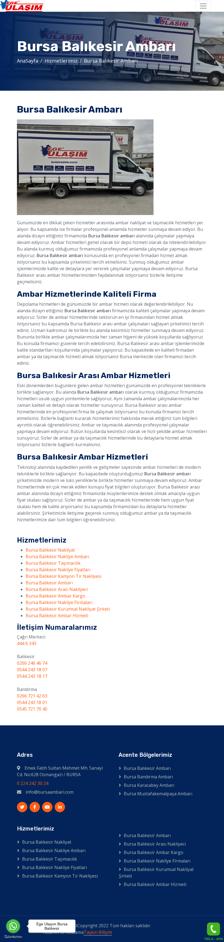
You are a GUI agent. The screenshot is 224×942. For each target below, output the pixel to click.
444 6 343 (26, 643)
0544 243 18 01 (32, 702)
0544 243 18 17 (32, 676)
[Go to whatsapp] (13, 926)
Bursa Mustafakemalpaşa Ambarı (158, 794)
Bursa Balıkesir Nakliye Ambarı (57, 557)
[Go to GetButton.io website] (13, 936)
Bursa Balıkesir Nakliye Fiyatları (58, 570)
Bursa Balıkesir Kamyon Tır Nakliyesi (63, 576)
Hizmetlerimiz (61, 60)
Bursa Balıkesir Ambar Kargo (55, 596)
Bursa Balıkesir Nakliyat (50, 550)
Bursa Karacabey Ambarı (149, 785)
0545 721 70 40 (32, 709)
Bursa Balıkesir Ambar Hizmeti (57, 616)
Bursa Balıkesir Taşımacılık (53, 563)
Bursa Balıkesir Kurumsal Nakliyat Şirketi (68, 609)
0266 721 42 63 (32, 696)
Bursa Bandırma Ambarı (148, 777)
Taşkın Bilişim (98, 932)
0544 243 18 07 (32, 670)
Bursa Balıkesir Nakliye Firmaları (59, 602)
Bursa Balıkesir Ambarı (49, 583)
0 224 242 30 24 (32, 783)
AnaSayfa (27, 60)
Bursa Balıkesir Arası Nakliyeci (57, 589)
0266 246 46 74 (32, 663)
